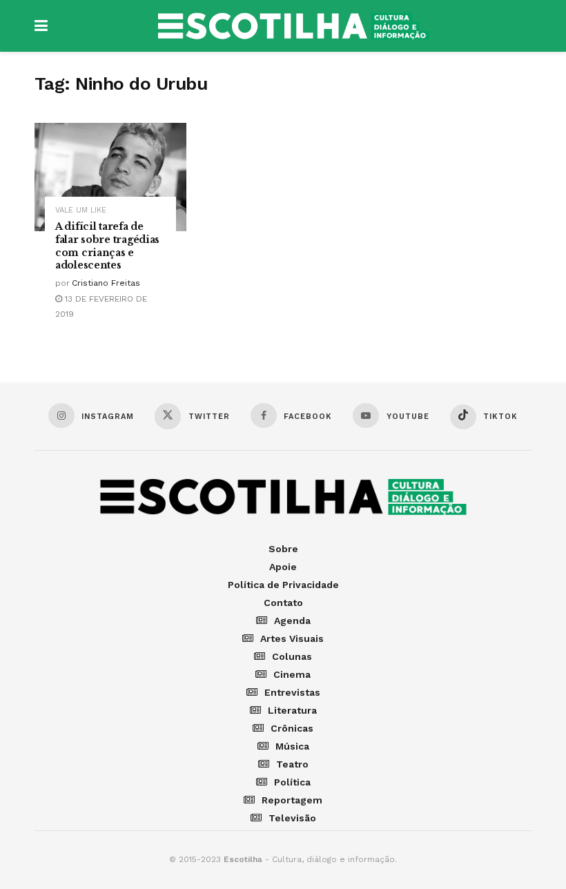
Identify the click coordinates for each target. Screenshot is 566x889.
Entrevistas (292, 692)
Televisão (292, 817)
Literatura (292, 710)
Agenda (292, 620)
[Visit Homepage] (293, 26)
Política (292, 782)
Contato (283, 602)
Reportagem (292, 799)
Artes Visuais (292, 638)
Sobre (283, 548)
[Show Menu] (41, 26)
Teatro (292, 764)
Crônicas (292, 728)
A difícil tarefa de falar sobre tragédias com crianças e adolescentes (107, 246)
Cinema (292, 674)
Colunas (292, 656)
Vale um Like (80, 210)
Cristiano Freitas (106, 283)
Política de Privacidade (283, 584)
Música (292, 746)
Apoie (283, 566)
